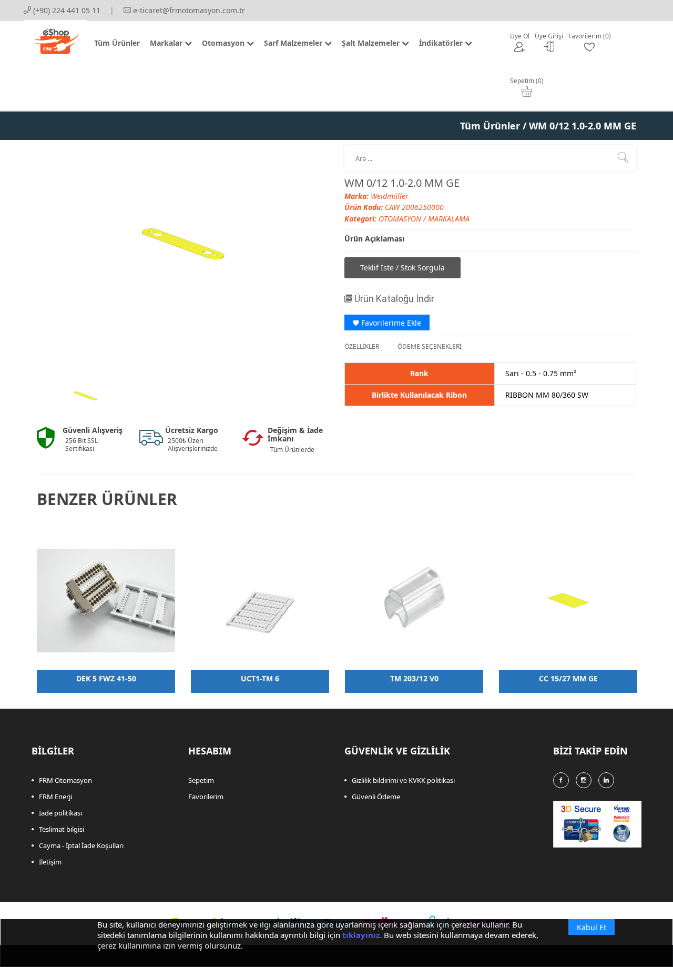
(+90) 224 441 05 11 (65, 10)
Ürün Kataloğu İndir (393, 298)
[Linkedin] (606, 780)
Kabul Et (591, 927)
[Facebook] (561, 780)
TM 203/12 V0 (414, 678)
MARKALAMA (449, 219)
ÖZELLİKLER (361, 346)
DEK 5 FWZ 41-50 (106, 678)
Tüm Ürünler (490, 125)
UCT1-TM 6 (260, 678)
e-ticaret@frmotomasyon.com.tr (188, 10)
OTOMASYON (401, 219)
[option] (85, 396)
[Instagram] (584, 780)
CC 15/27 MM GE (568, 678)
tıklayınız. (362, 935)
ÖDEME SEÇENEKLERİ (429, 346)
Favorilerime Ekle (390, 323)
